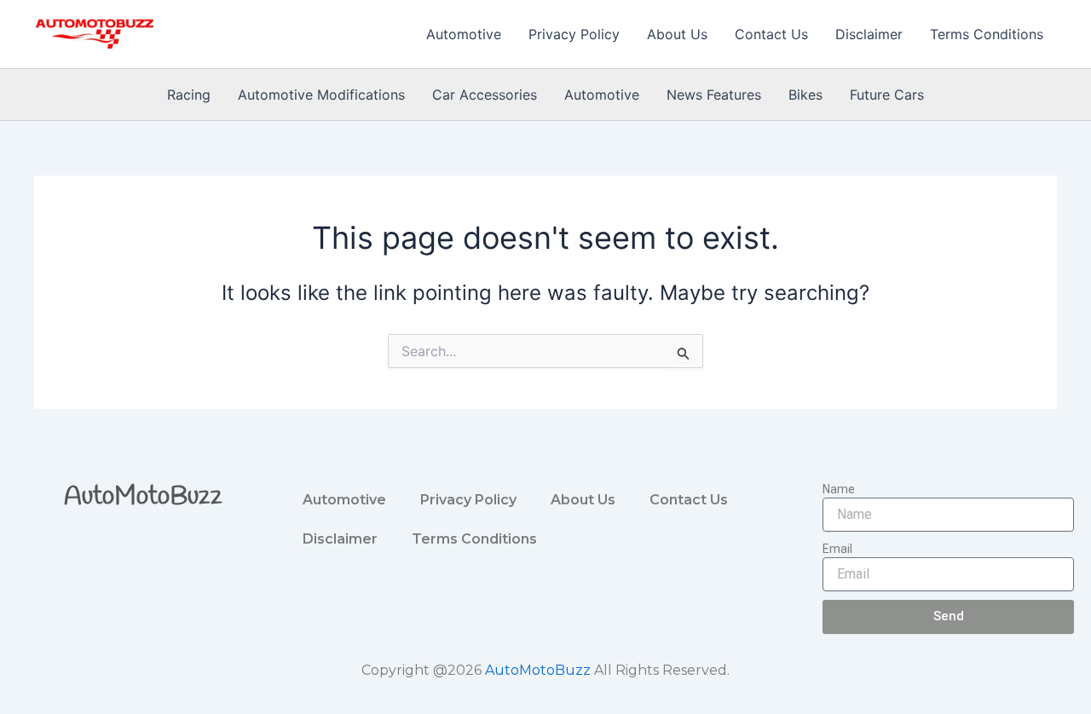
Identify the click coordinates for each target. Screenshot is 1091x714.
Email (837, 549)
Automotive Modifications (321, 94)
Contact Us (771, 34)
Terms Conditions (986, 34)
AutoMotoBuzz (143, 497)
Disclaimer (869, 34)
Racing (189, 94)
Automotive (463, 34)
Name (839, 489)
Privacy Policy (574, 34)
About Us (677, 34)
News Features (714, 94)
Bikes (805, 94)
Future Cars (887, 94)
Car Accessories (484, 94)
